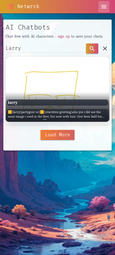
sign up (64, 36)
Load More (57, 135)
